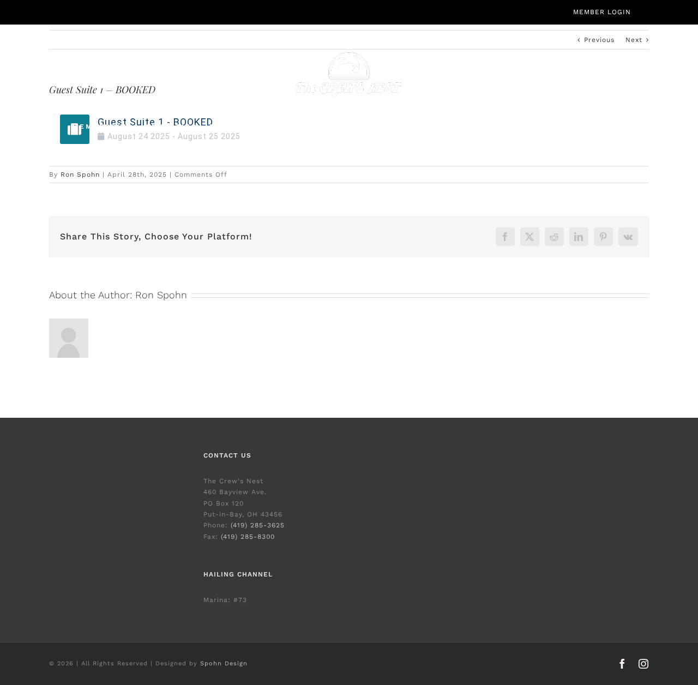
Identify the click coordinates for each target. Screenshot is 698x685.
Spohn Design (224, 663)
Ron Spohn (80, 174)
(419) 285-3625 (258, 525)
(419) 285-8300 (248, 536)
